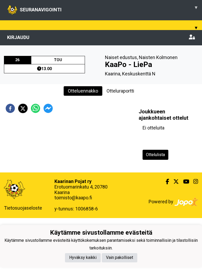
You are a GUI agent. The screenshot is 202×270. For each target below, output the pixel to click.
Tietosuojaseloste (23, 208)
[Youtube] (184, 182)
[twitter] (23, 108)
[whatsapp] (35, 108)
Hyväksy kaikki (83, 257)
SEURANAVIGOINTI (108, 8)
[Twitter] (174, 182)
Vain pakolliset (119, 257)
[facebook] (10, 108)
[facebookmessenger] (48, 108)
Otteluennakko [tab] (83, 91)
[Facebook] (165, 182)
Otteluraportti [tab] (120, 91)
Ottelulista (155, 154)
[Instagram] (193, 182)
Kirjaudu (18, 37)
